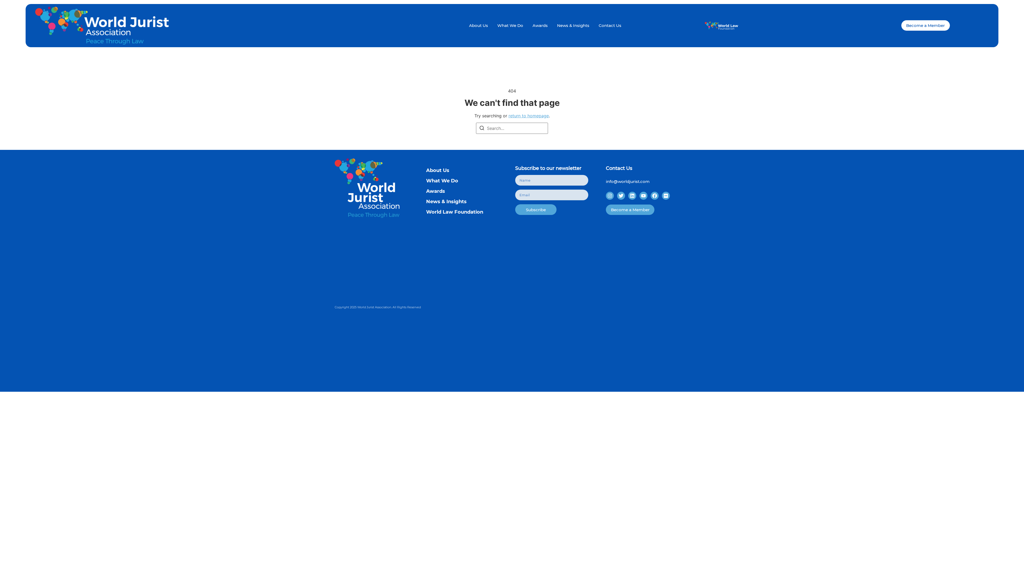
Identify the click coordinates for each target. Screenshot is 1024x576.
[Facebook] (655, 196)
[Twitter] (621, 196)
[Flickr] (666, 196)
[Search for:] (512, 128)
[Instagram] (610, 196)
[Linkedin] (632, 196)
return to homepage (529, 115)
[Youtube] (643, 196)
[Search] (482, 128)
